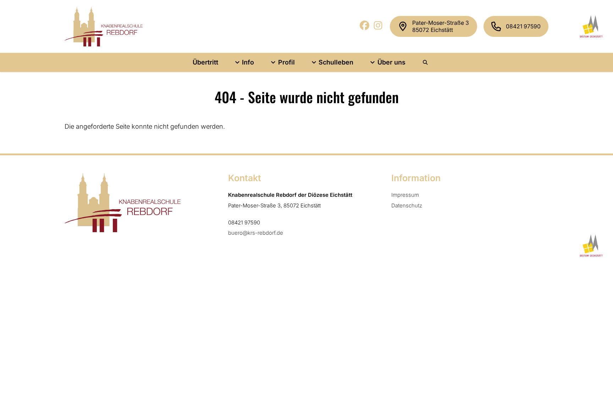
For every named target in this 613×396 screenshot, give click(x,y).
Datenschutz (406, 205)
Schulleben (336, 62)
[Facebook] (365, 28)
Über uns (391, 62)
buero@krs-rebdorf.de (255, 233)
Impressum (405, 195)
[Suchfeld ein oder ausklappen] (426, 62)
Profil (286, 62)
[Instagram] (378, 28)
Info (248, 62)
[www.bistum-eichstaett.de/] (590, 26)
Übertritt (205, 62)
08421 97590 (523, 26)
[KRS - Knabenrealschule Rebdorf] (104, 26)
